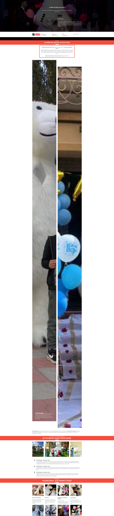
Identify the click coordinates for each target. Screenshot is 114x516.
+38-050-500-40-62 (66, 55)
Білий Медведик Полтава (36, 38)
